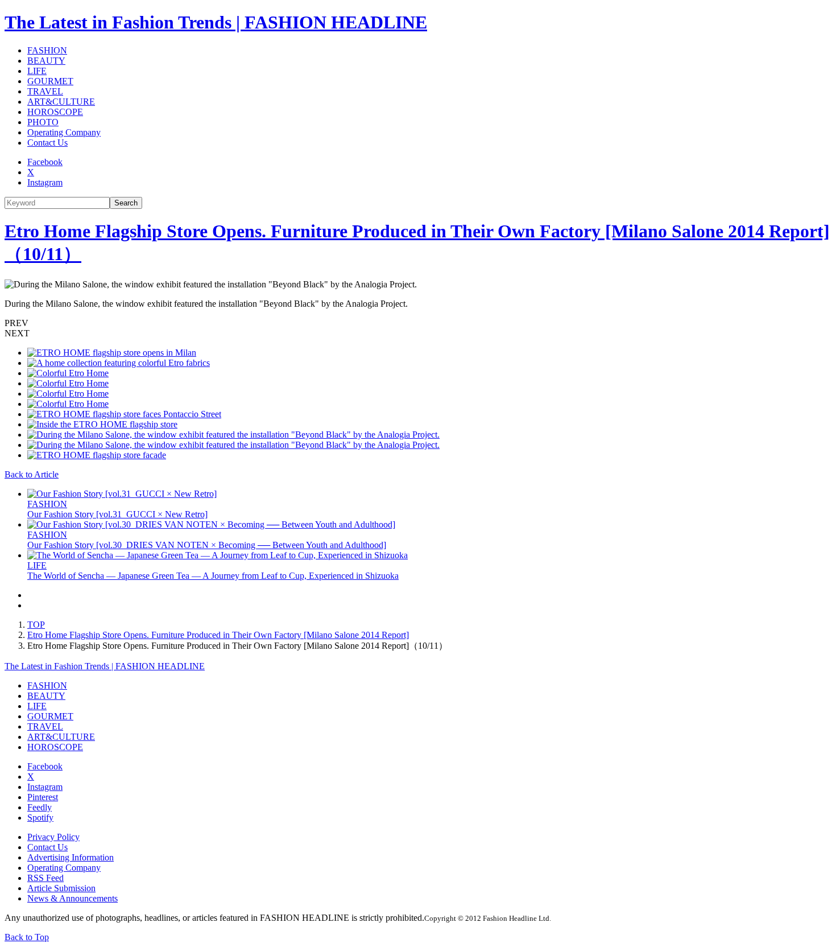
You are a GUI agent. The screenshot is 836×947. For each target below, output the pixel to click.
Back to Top (27, 937)
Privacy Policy (53, 837)
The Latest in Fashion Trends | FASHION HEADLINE (216, 22)
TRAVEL (45, 91)
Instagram (45, 182)
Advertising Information (70, 857)
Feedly (39, 807)
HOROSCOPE (55, 112)
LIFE (37, 71)
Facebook (45, 162)
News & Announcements (72, 898)
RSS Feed (45, 878)
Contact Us (47, 142)
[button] (418, 323)
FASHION (47, 50)
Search (126, 203)
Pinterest (42, 797)
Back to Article (32, 474)
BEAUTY (46, 60)
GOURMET (50, 81)
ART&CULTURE (61, 101)
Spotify (40, 817)
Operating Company (64, 132)
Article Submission (61, 888)
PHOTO (43, 122)
